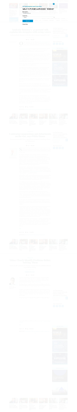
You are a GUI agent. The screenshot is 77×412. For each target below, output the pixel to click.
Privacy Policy (25, 24)
